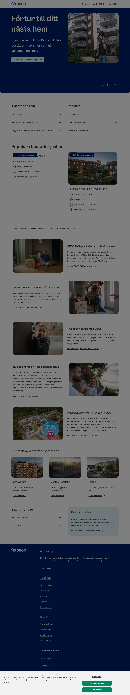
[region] (65, 683)
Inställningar (97, 677)
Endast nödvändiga (97, 683)
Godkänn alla (97, 690)
